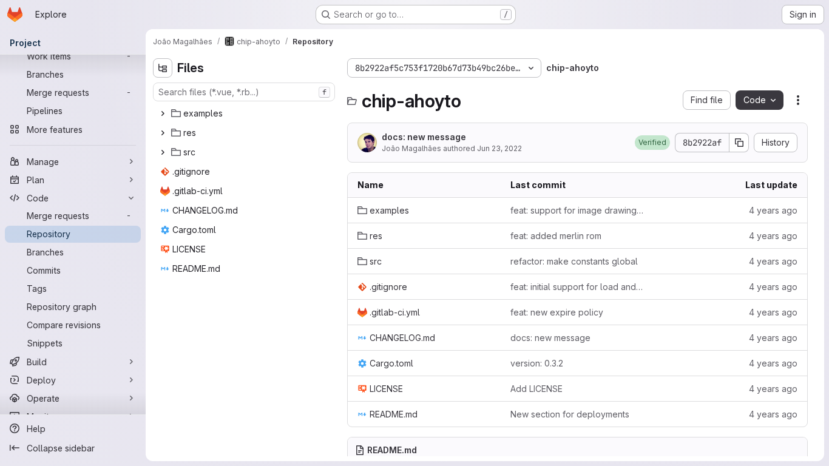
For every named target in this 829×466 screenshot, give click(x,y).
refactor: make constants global (574, 261)
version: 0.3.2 (536, 363)
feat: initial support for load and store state (577, 287)
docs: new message (424, 137)
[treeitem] (245, 113)
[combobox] (244, 92)
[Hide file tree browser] (162, 68)
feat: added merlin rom (555, 236)
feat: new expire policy (556, 312)
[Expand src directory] (162, 152)
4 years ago (773, 210)
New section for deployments (569, 414)
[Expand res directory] (162, 133)
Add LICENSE (536, 388)
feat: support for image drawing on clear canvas (577, 210)
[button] (652, 142)
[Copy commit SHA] (739, 142)
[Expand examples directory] (162, 113)
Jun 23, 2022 (499, 148)
